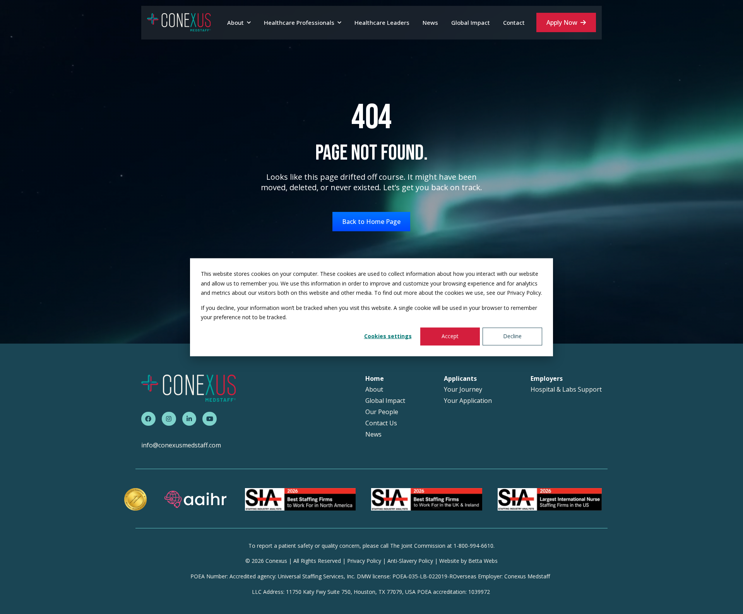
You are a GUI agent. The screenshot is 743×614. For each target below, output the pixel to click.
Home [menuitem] (374, 379)
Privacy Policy (364, 560)
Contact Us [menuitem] (381, 423)
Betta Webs (483, 560)
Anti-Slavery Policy (410, 560)
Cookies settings (388, 336)
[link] (179, 22)
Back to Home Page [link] (371, 221)
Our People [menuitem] (381, 412)
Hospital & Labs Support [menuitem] (566, 389)
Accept (450, 336)
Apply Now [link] (561, 22)
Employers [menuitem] (547, 379)
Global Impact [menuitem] (385, 401)
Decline (512, 336)
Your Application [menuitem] (468, 401)
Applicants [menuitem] (460, 379)
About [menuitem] (374, 389)
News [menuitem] (373, 434)
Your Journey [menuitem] (463, 389)
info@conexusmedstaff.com (181, 445)
